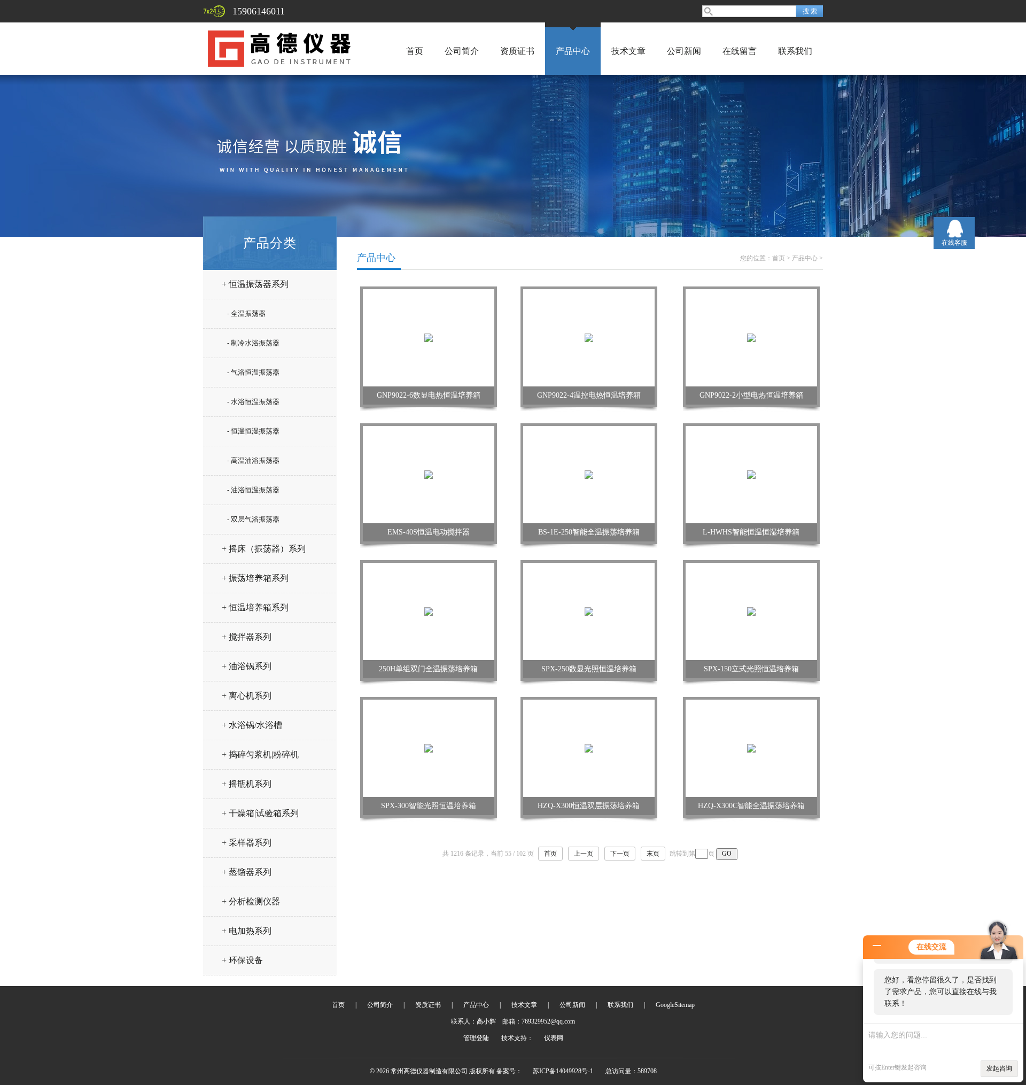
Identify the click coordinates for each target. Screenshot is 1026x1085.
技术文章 (628, 51)
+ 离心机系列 (246, 695)
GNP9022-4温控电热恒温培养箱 (589, 395)
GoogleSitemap (675, 1005)
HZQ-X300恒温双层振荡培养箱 (589, 806)
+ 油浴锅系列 (246, 666)
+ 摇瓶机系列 (246, 783)
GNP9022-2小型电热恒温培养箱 (751, 395)
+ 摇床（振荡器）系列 (264, 548)
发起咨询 (999, 1068)
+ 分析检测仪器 (251, 901)
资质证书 (517, 51)
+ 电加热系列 (246, 930)
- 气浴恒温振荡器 (253, 372)
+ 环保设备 (242, 960)
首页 (414, 51)
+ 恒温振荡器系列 (255, 284)
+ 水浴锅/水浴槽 (252, 725)
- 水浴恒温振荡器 (253, 402)
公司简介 (462, 51)
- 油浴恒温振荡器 (253, 490)
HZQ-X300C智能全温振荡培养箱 (751, 806)
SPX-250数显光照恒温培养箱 (588, 669)
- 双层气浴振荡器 (253, 519)
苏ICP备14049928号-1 (563, 1071)
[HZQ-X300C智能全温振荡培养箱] (751, 747)
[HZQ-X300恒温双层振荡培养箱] (589, 747)
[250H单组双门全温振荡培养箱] (428, 611)
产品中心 (573, 51)
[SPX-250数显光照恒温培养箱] (589, 611)
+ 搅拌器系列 (246, 636)
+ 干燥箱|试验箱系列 (260, 813)
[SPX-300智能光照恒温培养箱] (428, 747)
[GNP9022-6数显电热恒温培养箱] (428, 337)
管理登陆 (476, 1038)
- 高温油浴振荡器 (253, 460)
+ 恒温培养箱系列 (255, 607)
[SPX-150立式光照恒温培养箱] (751, 611)
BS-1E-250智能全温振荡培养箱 (589, 532)
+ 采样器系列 (246, 842)
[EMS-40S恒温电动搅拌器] (428, 474)
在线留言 (739, 51)
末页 (653, 853)
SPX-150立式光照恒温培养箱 (751, 669)
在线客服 (954, 242)
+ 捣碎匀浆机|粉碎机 (260, 754)
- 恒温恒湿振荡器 (253, 431)
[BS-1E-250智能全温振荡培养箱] (589, 474)
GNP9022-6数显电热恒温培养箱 (428, 395)
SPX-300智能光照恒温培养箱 (428, 806)
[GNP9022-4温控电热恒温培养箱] (589, 337)
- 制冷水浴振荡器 (253, 343)
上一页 (583, 853)
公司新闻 (684, 51)
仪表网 (553, 1038)
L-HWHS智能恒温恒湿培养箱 (751, 532)
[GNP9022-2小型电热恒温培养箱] (751, 337)
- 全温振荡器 (246, 313)
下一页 (619, 853)
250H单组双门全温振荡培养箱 (428, 669)
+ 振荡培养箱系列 (255, 578)
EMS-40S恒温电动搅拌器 (428, 532)
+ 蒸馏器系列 (246, 872)
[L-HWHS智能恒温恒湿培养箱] (751, 474)
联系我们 (795, 51)
